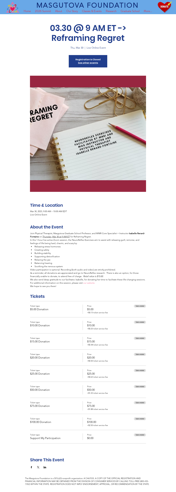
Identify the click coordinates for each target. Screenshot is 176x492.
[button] (130, 11)
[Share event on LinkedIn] (45, 467)
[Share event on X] (38, 467)
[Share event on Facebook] (31, 467)
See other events (88, 62)
